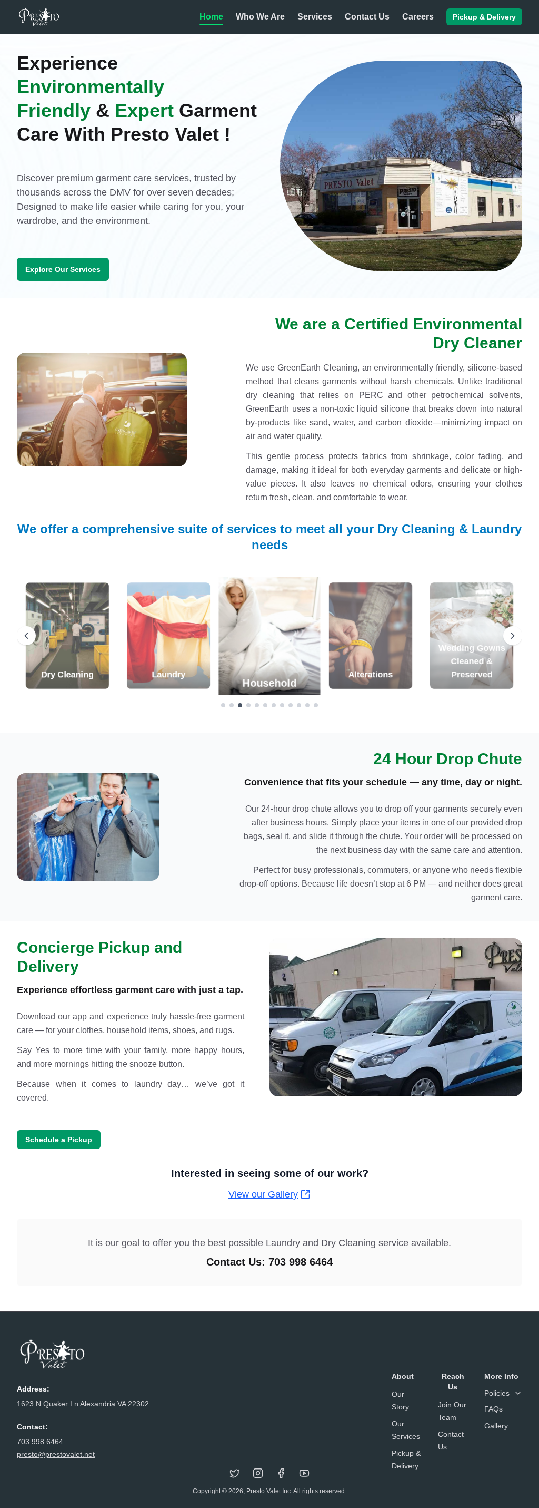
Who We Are (260, 16)
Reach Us (453, 1381)
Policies (497, 1393)
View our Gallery (263, 1194)
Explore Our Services (63, 269)
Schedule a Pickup (58, 1139)
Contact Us (367, 16)
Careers (418, 16)
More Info (501, 1376)
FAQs (493, 1409)
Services (314, 16)
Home (211, 16)
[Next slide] (512, 635)
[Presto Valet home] (39, 16)
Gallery (496, 1426)
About (403, 1376)
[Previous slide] (26, 635)
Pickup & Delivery (484, 17)
